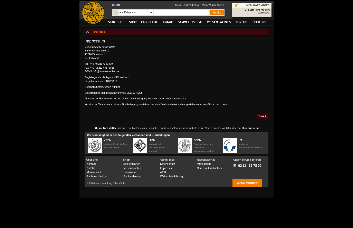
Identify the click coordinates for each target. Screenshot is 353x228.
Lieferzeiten (130, 172)
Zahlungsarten (131, 163)
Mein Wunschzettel (213, 5)
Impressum (166, 168)
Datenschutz (167, 163)
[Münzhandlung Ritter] (93, 13)
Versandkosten (132, 168)
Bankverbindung (132, 176)
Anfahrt (91, 168)
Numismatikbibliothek (209, 168)
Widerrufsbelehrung (171, 176)
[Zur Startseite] (87, 32)
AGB (163, 172)
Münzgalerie (204, 163)
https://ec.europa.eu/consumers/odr (167, 98)
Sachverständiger (97, 176)
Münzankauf (94, 172)
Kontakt (91, 163)
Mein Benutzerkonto (187, 5)
